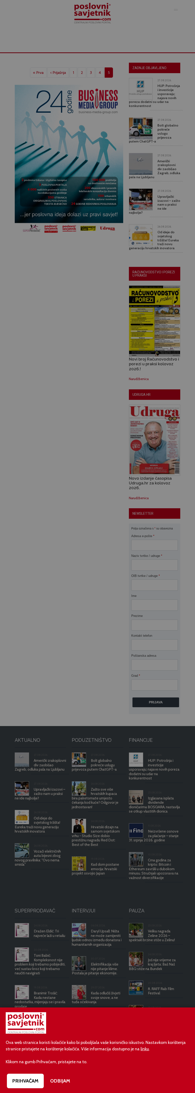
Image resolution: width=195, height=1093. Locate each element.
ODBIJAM (60, 1081)
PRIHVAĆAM (25, 1081)
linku (145, 1049)
